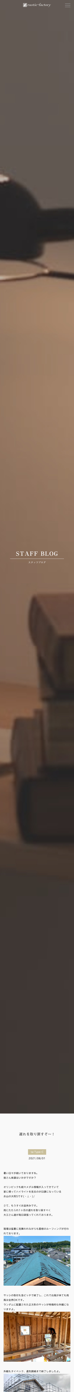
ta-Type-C (37, 1152)
